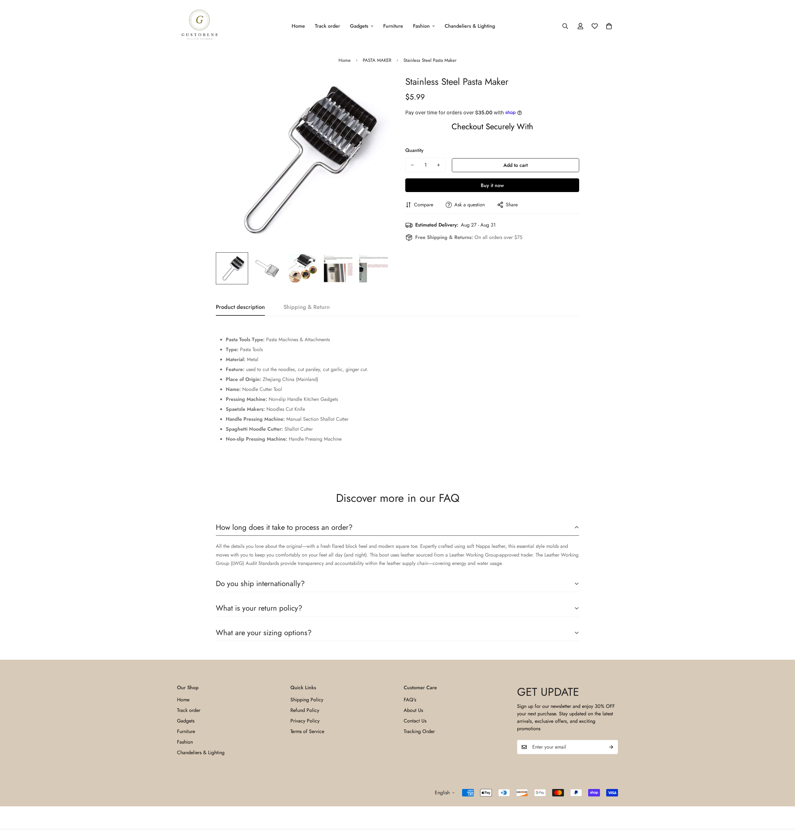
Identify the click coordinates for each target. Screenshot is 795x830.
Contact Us (415, 720)
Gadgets (359, 26)
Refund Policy (304, 710)
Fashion (421, 26)
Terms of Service (307, 731)
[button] (609, 26)
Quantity (414, 150)
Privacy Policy (305, 720)
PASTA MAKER (377, 60)
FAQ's (410, 699)
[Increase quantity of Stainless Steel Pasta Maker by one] (438, 165)
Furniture (393, 26)
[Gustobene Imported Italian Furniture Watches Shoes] (199, 26)
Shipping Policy (306, 699)
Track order (327, 26)
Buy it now (492, 185)
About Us (413, 710)
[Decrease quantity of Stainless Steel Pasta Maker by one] (412, 165)
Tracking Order (419, 731)
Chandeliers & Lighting (470, 26)
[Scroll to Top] (783, 796)
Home (298, 26)
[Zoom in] (377, 87)
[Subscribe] (611, 747)
